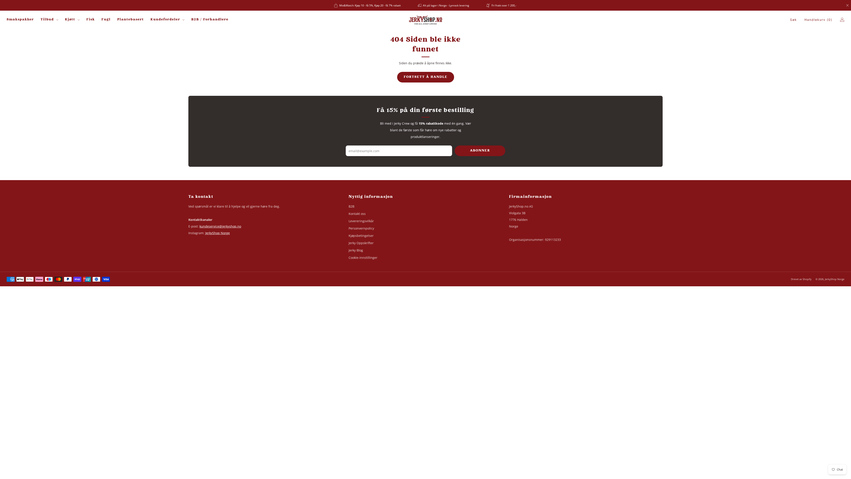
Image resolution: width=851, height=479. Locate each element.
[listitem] (368, 5)
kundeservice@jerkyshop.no (220, 226)
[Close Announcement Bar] (847, 5)
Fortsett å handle (425, 77)
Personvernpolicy (361, 228)
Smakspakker (20, 19)
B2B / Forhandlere (209, 19)
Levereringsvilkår (361, 221)
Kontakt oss (357, 214)
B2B (351, 206)
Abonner (480, 150)
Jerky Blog (356, 250)
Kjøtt (70, 19)
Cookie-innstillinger (363, 257)
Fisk (90, 19)
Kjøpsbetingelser (361, 236)
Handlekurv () (818, 20)
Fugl (106, 19)
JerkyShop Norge (217, 233)
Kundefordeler (165, 19)
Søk (793, 20)
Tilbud (47, 19)
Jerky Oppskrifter (361, 243)
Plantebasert (130, 19)
